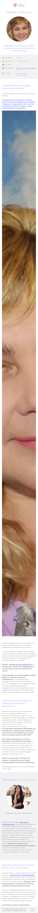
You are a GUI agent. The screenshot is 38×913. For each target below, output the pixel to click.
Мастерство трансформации (26, 68)
